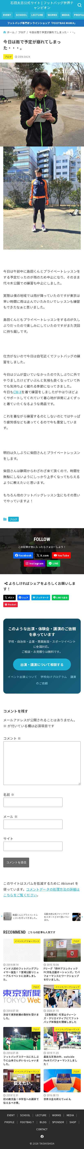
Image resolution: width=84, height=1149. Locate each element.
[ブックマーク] (40, 597)
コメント (12, 738)
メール (10, 816)
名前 (8, 794)
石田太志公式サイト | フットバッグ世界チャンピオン (41, 5)
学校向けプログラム (54, 677)
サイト (8, 838)
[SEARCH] (79, 5)
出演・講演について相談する (42, 664)
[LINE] (53, 563)
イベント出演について (22, 677)
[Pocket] (10, 604)
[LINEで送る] (60, 597)
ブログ (8, 56)
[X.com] (42, 555)
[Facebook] (23, 555)
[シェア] (23, 597)
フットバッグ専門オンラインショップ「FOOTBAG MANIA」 (42, 23)
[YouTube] (61, 555)
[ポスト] (9, 597)
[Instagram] (34, 563)
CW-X (17, 391)
